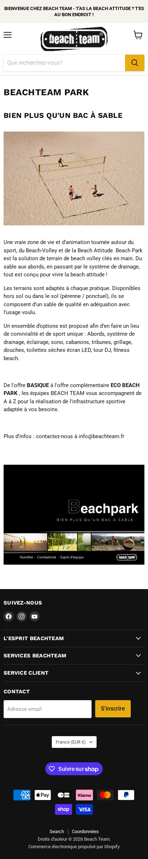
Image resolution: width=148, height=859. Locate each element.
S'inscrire (113, 708)
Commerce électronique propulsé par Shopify (74, 846)
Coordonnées (85, 831)
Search (57, 831)
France (71, 742)
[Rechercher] (134, 63)
